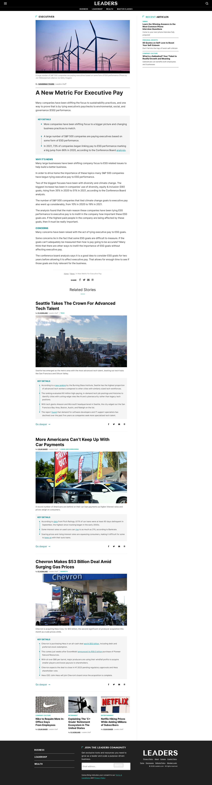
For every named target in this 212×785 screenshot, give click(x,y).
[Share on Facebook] (80, 280)
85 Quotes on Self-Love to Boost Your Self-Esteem (158, 44)
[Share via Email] (88, 280)
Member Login (172, 763)
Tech (62, 313)
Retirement (73, 715)
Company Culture (43, 715)
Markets (64, 571)
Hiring (145, 21)
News (72, 274)
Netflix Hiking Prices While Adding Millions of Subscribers (113, 722)
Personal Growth (150, 40)
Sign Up (118, 765)
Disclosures (150, 763)
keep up (48, 537)
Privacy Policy (99, 778)
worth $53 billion (91, 643)
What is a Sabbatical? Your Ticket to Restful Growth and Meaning (160, 57)
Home (66, 274)
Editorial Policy (160, 763)
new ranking (60, 385)
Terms (142, 763)
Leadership (97, 9)
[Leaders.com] (106, 3)
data (55, 521)
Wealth (109, 9)
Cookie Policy (172, 759)
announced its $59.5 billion (90, 651)
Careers (163, 759)
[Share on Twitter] (84, 280)
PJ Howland (43, 313)
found (54, 412)
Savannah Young (46, 84)
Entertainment (107, 715)
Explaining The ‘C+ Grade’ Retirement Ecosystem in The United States (79, 723)
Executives (46, 17)
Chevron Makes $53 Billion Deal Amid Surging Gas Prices (73, 564)
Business (84, 9)
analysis (121, 150)
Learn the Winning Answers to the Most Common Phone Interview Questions (159, 26)
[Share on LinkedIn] (92, 280)
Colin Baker (43, 449)
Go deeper (41, 424)
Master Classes (124, 9)
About (157, 759)
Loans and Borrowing (69, 449)
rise (77, 529)
